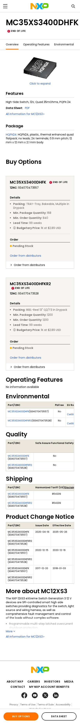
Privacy (14, 704)
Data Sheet (59, 716)
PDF (27, 108)
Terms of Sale (45, 704)
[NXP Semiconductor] (39, 6)
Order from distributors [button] (29, 265)
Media (69, 681)
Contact (17, 687)
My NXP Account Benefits (49, 687)
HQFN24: (11, 134)
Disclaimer (71, 487)
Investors (52, 681)
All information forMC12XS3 (24, 114)
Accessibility (63, 704)
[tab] (40, 264)
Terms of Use (27, 704)
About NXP (15, 681)
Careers (33, 681)
